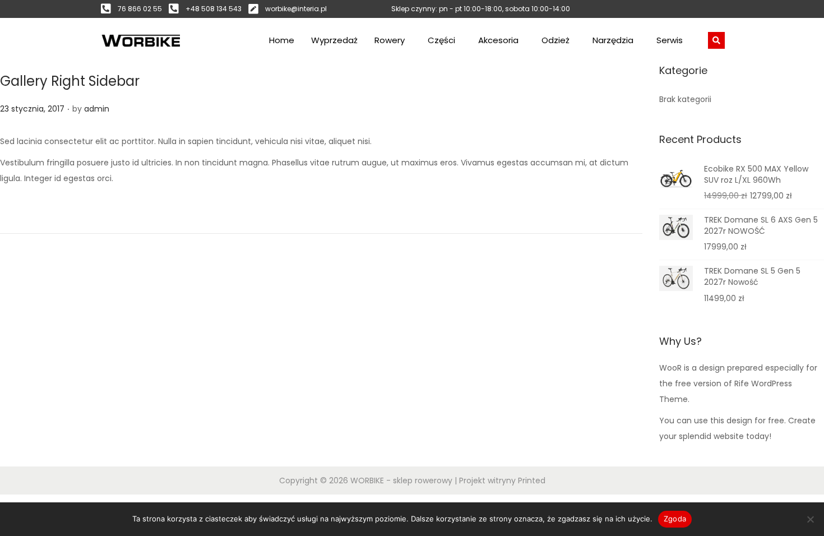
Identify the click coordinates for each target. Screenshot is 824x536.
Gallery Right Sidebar (70, 81)
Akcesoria (498, 40)
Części (441, 40)
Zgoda (675, 518)
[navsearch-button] (716, 40)
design (712, 367)
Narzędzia (612, 40)
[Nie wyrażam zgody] (810, 519)
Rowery (389, 40)
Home (281, 40)
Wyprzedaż (334, 40)
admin (96, 108)
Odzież (555, 40)
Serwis (669, 40)
